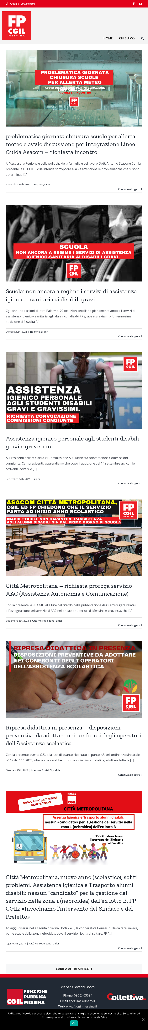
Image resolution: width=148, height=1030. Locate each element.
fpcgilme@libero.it (82, 1001)
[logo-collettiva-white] (126, 995)
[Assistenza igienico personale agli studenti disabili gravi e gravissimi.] (74, 390)
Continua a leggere (129, 189)
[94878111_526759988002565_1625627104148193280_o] (16, 13)
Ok (74, 1023)
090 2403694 (28, 3)
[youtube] (140, 3)
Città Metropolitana (43, 620)
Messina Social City (42, 770)
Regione (38, 184)
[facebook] (133, 3)
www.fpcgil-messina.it (81, 1006)
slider (47, 184)
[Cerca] (142, 39)
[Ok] (143, 1019)
